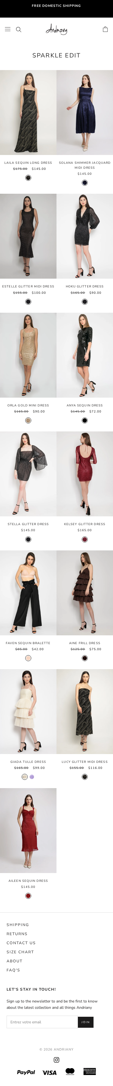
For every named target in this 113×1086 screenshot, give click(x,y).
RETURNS (17, 934)
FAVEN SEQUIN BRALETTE (28, 643)
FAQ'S (13, 970)
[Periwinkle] (32, 777)
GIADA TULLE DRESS (28, 762)
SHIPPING (18, 924)
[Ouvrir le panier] (105, 29)
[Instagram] (56, 1059)
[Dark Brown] (85, 658)
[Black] (85, 420)
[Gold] (28, 420)
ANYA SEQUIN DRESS (85, 405)
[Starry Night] (28, 302)
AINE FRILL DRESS (84, 643)
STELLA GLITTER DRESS (28, 524)
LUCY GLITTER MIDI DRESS (85, 762)
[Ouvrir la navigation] (7, 29)
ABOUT (14, 961)
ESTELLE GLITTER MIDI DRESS (28, 286)
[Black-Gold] (28, 178)
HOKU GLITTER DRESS (85, 286)
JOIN (85, 1022)
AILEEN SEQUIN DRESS (28, 881)
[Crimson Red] (28, 896)
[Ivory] (24, 777)
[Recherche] (18, 29)
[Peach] (28, 658)
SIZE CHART (20, 952)
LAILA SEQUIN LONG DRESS (28, 163)
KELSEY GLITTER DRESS (84, 524)
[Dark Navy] (85, 183)
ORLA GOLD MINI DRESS (28, 405)
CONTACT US (21, 943)
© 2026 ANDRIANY (56, 1049)
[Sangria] (85, 539)
